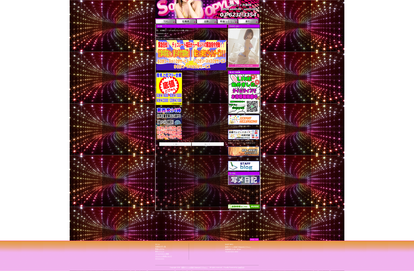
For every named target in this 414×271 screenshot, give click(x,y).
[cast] (186, 20)
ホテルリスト (159, 258)
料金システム (159, 249)
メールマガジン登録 (162, 254)
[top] (165, 20)
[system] (227, 20)
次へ (206, 144)
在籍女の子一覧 (160, 246)
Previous (226, 47)
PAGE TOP (254, 239)
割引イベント (159, 251)
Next (261, 47)
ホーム (157, 244)
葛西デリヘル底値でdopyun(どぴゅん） (194, 267)
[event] (248, 20)
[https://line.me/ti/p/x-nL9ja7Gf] (244, 94)
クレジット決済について (163, 256)
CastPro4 (241, 267)
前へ (176, 144)
